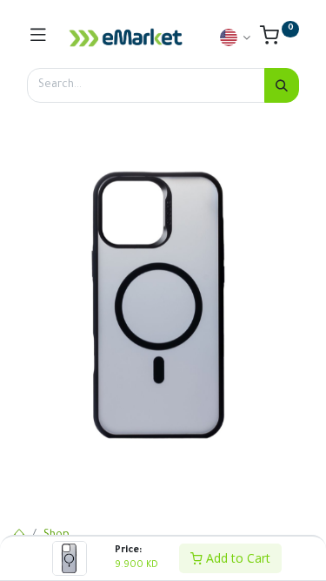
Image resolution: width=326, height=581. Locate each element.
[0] (279, 40)
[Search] (281, 85)
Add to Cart (236, 558)
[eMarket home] (126, 37)
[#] (38, 37)
